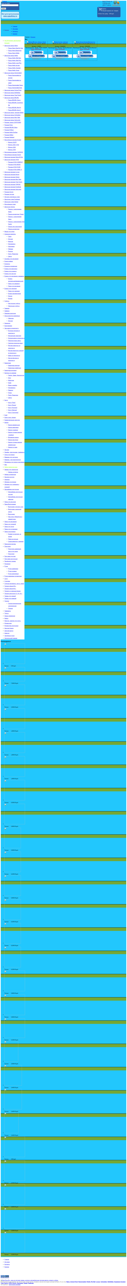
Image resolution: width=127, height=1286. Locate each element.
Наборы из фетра (13, 472)
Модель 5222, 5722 (13, 144)
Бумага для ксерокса (10, 271)
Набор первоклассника (10, 467)
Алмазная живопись (10, 234)
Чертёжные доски (9, 635)
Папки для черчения (14, 291)
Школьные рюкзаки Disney (11, 174)
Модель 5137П (12, 142)
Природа (10, 390)
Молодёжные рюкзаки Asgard (12, 140)
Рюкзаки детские (9, 194)
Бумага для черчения (10, 288)
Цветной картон (8, 630)
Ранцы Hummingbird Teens (15, 85)
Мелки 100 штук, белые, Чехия (36, 43)
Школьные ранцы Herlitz (11, 55)
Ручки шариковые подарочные (13, 576)
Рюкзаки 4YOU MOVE (14, 164)
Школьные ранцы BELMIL (11, 97)
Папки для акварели (14, 283)
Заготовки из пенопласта (11, 328)
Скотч (6, 578)
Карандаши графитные (14, 368)
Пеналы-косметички (13, 229)
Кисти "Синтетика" (13, 412)
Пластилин (7, 546)
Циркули (6, 633)
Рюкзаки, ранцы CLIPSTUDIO (12, 122)
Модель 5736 (12, 149)
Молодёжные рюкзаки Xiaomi (12, 154)
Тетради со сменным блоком (12, 591)
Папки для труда (9, 526)
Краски (6, 422)
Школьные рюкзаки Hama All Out (13, 157)
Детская (10, 239)
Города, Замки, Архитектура (16, 375)
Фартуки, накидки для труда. (12, 621)
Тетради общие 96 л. (10, 588)
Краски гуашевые (13, 430)
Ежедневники (8, 325)
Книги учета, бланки (10, 417)
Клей (5, 415)
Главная (15, 26)
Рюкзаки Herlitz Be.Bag (10, 132)
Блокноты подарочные (10, 266)
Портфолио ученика (10, 561)
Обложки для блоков (10, 482)
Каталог (6, 30)
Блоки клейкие (8, 261)
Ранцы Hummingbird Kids (15, 87)
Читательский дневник (10, 638)
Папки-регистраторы (10, 544)
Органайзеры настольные (11, 489)
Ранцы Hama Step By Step (15, 48)
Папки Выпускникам (10, 504)
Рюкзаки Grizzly (8, 192)
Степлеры (7, 581)
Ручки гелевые (12, 571)
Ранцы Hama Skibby (13, 53)
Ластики (6, 449)
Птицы (10, 392)
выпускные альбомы (14, 1284)
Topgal (25, 1283)
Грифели (6, 311)
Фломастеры (8, 623)
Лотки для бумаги (9, 454)
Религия (10, 251)
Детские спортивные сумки (12, 197)
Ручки (6, 566)
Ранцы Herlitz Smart (13, 70)
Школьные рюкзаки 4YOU (11, 159)
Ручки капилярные (13, 573)
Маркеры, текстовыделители (12, 459)
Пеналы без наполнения (15, 226)
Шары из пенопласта (14, 355)
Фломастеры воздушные (11, 625)
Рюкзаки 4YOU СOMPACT (15, 162)
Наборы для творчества (11, 469)
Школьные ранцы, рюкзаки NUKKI (14, 112)
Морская (10, 241)
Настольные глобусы (14, 303)
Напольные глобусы (14, 306)
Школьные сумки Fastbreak (12, 199)
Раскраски (7, 563)
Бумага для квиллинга (10, 268)
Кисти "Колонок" (12, 407)
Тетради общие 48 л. (10, 586)
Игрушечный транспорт (14, 335)
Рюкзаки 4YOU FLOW (14, 167)
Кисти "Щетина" (12, 410)
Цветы (10, 256)
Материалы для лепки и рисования (14, 462)
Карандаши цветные (14, 365)
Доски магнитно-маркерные (12, 316)
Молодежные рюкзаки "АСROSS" (13, 152)
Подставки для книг (10, 556)
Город (9, 236)
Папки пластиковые (9, 531)
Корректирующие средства (12, 420)
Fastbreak (31, 1283)
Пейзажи (10, 249)
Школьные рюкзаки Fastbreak (12, 187)
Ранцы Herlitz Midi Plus (14, 60)
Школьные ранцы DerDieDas (12, 92)
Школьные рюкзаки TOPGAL (12, 184)
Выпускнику (11, 514)
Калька (10, 296)
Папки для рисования (14, 286)
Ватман (10, 298)
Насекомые (11, 246)
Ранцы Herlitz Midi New (14, 58)
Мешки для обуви (9, 231)
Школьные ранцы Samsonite (12, 120)
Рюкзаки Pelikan (9, 130)
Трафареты (7, 611)
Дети (9, 378)
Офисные (11, 318)
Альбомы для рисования (11, 259)
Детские (10, 321)
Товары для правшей (10, 598)
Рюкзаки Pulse (8, 125)
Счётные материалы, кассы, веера (14, 583)
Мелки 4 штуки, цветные (60, 43)
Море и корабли (12, 385)
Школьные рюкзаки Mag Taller (12, 179)
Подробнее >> (36, 58)
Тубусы (6, 613)
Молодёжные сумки (10, 204)
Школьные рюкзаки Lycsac (12, 172)
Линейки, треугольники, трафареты (14, 452)
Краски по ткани (12, 447)
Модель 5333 (12, 147)
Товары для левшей (10, 596)
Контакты (15, 31)
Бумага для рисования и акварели (14, 276)
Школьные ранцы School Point (12, 90)
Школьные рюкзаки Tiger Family (13, 182)
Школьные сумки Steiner (11, 201)
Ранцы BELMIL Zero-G (14, 110)
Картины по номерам (10, 373)
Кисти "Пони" (12, 402)
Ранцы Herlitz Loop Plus (14, 63)
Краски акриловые (13, 427)
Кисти (6, 400)
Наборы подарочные (10, 474)
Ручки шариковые (13, 568)
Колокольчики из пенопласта (16, 338)
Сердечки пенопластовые (15, 343)
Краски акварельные (14, 425)
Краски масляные (13, 440)
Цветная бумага (8, 628)
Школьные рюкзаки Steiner (11, 177)
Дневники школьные (10, 313)
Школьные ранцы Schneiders (12, 115)
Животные (11, 380)
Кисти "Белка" (12, 405)
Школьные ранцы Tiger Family (12, 95)
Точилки (6, 601)
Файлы (6, 618)
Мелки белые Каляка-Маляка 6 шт (85, 43)
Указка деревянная (9, 616)
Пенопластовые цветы (14, 340)
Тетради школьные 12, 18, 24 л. (13, 593)
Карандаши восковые (10, 370)
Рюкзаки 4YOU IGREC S (15, 169)
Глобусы (6, 301)
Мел (5, 464)
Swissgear (20, 1283)
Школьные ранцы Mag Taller (12, 117)
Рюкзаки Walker (8, 135)
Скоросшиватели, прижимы (16, 541)
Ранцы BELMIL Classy (14, 100)
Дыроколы (7, 323)
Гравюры (6, 308)
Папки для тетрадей (10, 524)
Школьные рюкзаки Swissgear (12, 189)
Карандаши (7, 363)
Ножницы (7, 479)
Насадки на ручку (9, 477)
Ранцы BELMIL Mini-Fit (14, 107)
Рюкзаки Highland (9, 137)
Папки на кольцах (13, 539)
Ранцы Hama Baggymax (14, 50)
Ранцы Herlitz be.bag (14, 65)
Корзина (15, 34)
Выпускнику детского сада (15, 506)
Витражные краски (13, 437)
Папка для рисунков (10, 502)
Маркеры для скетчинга (11, 457)
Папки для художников (10, 529)
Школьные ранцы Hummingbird (13, 73)
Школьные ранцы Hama (11, 45)
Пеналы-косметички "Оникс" (16, 214)
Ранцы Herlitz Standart (14, 68)
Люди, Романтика (13, 254)
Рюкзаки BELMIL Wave (10, 127)
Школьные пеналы (9, 207)
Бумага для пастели (10, 273)
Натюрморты (11, 244)
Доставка (15, 29)
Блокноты (7, 264)
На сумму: (105, 13)
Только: (6, 666)
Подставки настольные (10, 559)
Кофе (9, 382)
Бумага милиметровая (14, 293)
